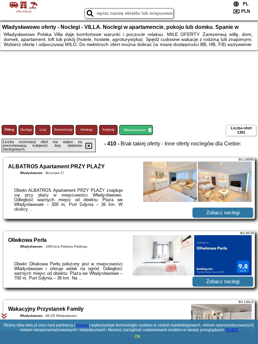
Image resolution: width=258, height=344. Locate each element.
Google (82, 325)
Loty (43, 129)
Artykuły (108, 129)
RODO (232, 330)
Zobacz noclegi (223, 212)
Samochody (63, 129)
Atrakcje (86, 129)
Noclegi (26, 129)
